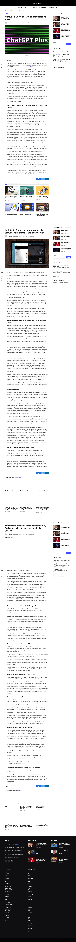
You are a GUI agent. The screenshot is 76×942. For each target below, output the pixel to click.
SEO (29, 909)
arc (35, 166)
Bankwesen (30, 876)
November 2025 (8, 886)
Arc (36, 310)
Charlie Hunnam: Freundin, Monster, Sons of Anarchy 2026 (65, 18)
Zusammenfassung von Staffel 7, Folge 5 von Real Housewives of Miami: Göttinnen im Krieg (42, 805)
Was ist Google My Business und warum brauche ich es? (42, 197)
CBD (29, 881)
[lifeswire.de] (38, 3)
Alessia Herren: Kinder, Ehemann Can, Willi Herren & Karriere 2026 (66, 36)
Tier (29, 922)
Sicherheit (30, 910)
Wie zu (57, 7)
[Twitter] (2, 65)
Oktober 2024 (8, 907)
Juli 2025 (7, 893)
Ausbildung (30, 873)
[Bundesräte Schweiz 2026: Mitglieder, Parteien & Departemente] (54, 859)
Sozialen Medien (31, 914)
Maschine (30, 899)
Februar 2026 (8, 881)
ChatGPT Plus (32, 66)
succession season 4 (33, 443)
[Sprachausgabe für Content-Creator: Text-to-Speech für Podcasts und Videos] (42, 207)
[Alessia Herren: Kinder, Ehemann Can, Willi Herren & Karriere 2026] (56, 36)
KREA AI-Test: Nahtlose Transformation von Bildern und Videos (26, 508)
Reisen (29, 905)
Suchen (54, 42)
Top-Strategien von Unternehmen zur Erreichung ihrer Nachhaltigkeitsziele (11, 508)
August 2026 (7, 872)
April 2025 (7, 897)
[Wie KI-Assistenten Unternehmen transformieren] (27, 484)
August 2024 (7, 910)
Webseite (30, 928)
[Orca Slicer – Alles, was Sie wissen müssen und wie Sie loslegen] (27, 190)
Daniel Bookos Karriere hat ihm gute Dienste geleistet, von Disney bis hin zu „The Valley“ (42, 824)
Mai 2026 (7, 876)
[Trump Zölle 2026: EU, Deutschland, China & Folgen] (54, 852)
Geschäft (30, 891)
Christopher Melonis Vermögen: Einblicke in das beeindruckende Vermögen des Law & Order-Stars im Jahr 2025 (12, 825)
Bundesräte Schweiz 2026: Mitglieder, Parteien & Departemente (64, 859)
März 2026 (7, 880)
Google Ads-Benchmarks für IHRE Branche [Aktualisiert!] (11, 213)
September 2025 (8, 889)
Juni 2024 (7, 914)
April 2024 (7, 917)
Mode (29, 901)
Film (29, 885)
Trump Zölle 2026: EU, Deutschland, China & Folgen (63, 852)
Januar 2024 (7, 922)
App (29, 872)
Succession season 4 (11, 587)
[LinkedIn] (2, 67)
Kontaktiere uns (54, 939)
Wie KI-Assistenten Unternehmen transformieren (26, 491)
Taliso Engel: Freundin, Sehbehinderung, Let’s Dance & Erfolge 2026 (66, 30)
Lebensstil (20, 7)
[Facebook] (2, 62)
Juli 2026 (7, 873)
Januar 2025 (7, 902)
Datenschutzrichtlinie (67, 939)
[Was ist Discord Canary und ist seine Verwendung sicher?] (27, 207)
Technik (35, 7)
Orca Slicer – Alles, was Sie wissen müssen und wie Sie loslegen (26, 197)
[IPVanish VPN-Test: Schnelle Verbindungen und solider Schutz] (12, 190)
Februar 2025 (7, 901)
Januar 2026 (7, 883)
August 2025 (7, 891)
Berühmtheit (42, 7)
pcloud (23, 763)
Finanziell (30, 886)
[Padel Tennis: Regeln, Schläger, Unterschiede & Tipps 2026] (54, 845)
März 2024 (7, 918)
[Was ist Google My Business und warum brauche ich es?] (42, 190)
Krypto (29, 896)
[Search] (70, 7)
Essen (29, 883)
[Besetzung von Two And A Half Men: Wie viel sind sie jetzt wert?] (12, 798)
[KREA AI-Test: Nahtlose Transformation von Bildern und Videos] (27, 501)
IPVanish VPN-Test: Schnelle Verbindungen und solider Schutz (11, 197)
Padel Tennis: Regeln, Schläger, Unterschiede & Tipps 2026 (64, 844)
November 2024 (8, 905)
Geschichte (30, 893)
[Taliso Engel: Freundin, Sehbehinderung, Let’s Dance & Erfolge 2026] (56, 30)
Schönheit (30, 907)
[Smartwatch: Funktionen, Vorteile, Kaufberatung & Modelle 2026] (12, 484)
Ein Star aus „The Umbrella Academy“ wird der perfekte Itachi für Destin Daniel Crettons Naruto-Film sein (26, 824)
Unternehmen (30, 925)
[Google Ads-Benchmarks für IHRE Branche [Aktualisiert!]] (12, 207)
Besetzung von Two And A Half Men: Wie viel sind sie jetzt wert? (12, 805)
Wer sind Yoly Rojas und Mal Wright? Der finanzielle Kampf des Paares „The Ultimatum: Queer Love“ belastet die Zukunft (26, 806)
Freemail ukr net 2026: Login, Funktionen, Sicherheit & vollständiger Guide (42, 492)
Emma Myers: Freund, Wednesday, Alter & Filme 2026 (65, 24)
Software (7, 13)
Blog (29, 880)
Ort (28, 904)
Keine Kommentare (23, 22)
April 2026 (7, 878)
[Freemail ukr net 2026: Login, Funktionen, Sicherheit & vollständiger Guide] (42, 484)
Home (6, 10)
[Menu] (5, 7)
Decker (10, 22)
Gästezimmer (30, 889)
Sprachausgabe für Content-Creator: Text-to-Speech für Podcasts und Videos (42, 214)
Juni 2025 (7, 894)
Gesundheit (51, 7)
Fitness (29, 888)
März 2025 (7, 899)
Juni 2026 (7, 875)
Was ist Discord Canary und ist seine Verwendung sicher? (27, 213)
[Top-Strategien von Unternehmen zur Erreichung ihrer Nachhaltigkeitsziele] (12, 501)
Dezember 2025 (8, 885)
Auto (29, 875)
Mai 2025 (7, 896)
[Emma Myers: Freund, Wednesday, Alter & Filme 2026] (56, 24)
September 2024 (8, 909)
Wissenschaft (30, 931)
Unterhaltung (30, 923)
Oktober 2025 (8, 888)
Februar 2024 (8, 920)
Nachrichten (28, 7)
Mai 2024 (7, 915)
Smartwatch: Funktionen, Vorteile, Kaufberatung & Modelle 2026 (10, 492)
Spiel (29, 915)
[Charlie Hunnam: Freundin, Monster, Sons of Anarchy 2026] (56, 18)
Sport (29, 917)
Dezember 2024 (8, 904)
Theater (7, 522)
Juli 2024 (7, 912)
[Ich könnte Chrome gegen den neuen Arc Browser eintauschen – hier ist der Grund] (27, 253)
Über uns (60, 939)
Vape (29, 926)
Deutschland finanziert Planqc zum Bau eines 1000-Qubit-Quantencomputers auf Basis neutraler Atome (42, 509)
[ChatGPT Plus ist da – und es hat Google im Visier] (27, 39)
